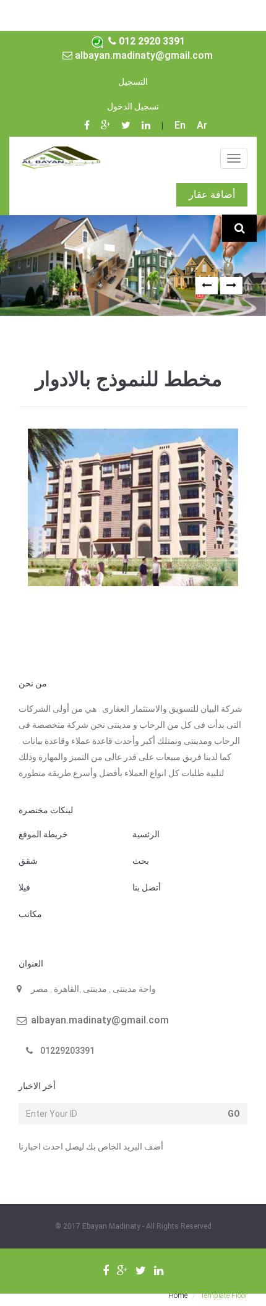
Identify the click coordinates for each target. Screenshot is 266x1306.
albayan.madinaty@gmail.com (142, 55)
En (180, 125)
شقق (28, 861)
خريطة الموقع (43, 834)
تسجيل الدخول (133, 106)
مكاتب (30, 914)
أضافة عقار (212, 194)
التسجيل (133, 82)
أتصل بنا (146, 887)
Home (177, 1295)
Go (234, 1114)
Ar (202, 125)
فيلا (24, 887)
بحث (140, 861)
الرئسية (146, 834)
